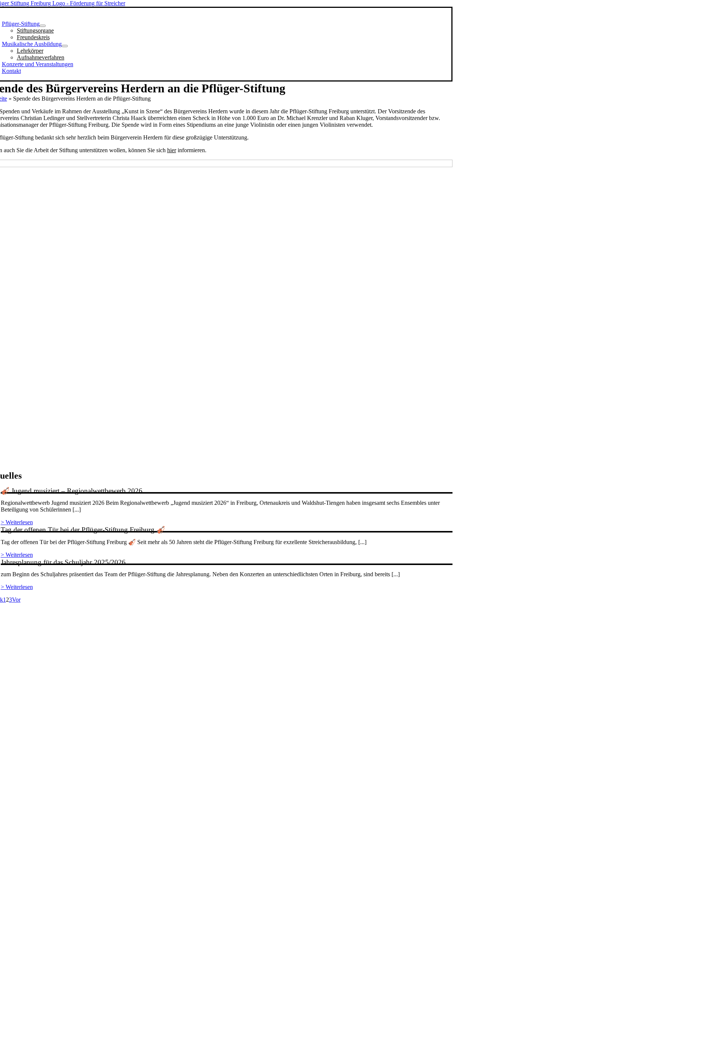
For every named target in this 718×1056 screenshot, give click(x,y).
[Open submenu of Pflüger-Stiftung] (43, 26)
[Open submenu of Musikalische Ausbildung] (65, 46)
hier (171, 150)
